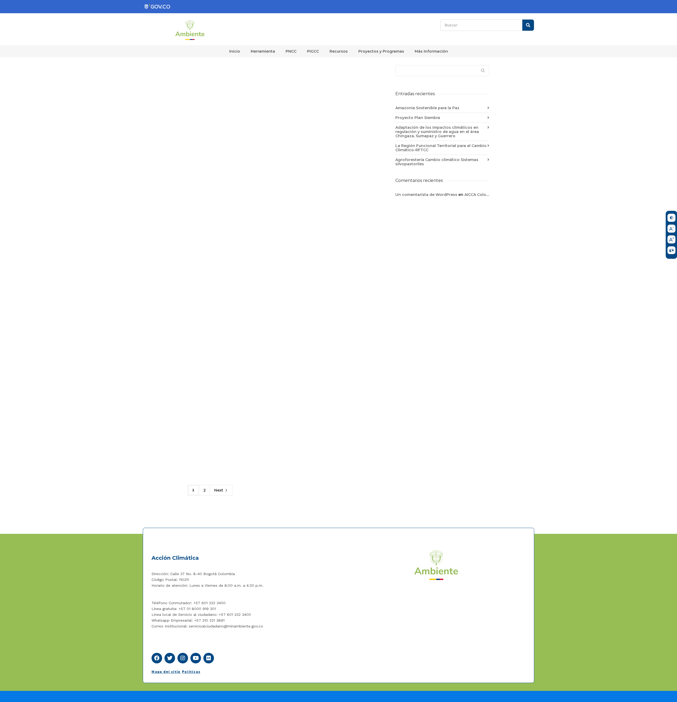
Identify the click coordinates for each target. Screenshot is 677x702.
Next (219, 490)
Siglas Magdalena (214, 75)
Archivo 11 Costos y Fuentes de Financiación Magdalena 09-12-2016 (352, 88)
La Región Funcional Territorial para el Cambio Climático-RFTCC (441, 147)
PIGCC (313, 51)
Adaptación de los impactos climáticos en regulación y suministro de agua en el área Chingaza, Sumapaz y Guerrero (437, 131)
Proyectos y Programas (381, 51)
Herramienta (263, 51)
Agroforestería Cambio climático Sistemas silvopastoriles (436, 161)
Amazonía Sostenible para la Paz (427, 107)
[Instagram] (182, 658)
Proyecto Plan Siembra (417, 117)
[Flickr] (208, 658)
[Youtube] (195, 658)
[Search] (528, 25)
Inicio (234, 51)
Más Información (431, 51)
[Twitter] (169, 658)
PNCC (291, 51)
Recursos (339, 51)
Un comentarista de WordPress (426, 194)
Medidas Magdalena (285, 75)
